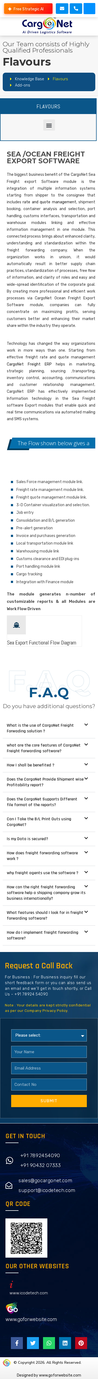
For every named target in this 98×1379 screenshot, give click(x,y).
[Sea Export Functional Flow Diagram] (16, 625)
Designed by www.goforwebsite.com (49, 1375)
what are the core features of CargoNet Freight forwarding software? (44, 748)
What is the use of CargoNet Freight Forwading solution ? (40, 728)
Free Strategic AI (29, 9)
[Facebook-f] (17, 1343)
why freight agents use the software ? (42, 873)
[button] (89, 8)
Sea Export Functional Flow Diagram (41, 642)
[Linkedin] (65, 1343)
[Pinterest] (81, 1343)
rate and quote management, (50, 202)
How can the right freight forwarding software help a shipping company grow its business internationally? (46, 892)
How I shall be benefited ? (30, 765)
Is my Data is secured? (27, 839)
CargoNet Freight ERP (29, 364)
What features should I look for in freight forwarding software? (45, 915)
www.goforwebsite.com (31, 1319)
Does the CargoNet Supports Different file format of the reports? (42, 802)
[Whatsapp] (49, 1343)
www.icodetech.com (29, 1293)
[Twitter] (33, 1343)
